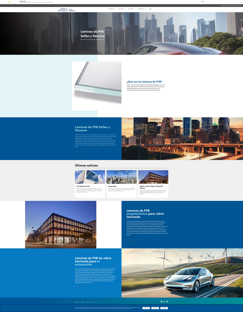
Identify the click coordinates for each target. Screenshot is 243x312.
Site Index (83, 302)
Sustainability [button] (141, 8)
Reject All (155, 308)
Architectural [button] (111, 8)
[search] (150, 9)
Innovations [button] (131, 8)
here (130, 308)
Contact (236, 5)
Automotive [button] (121, 8)
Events (226, 5)
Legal (88, 302)
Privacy (92, 302)
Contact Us (77, 302)
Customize (146, 308)
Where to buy (231, 5)
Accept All (164, 308)
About (222, 5)
